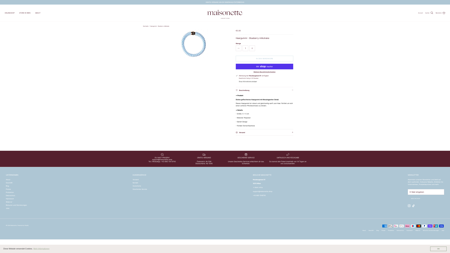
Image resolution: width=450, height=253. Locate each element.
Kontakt (135, 183)
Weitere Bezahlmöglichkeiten (264, 72)
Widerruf (9, 202)
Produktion (10, 192)
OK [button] (438, 249)
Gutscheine (137, 186)
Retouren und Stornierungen (16, 205)
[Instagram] (409, 205)
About (8, 179)
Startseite (145, 26)
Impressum (10, 199)
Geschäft (9, 183)
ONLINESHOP (10, 13)
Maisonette (13, 225)
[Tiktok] (413, 205)
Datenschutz (10, 195)
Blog (7, 186)
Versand (136, 179)
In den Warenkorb (264, 59)
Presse (8, 189)
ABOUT (37, 13)
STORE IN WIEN (24, 13)
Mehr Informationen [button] (41, 249)
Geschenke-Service (140, 189)
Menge (238, 43)
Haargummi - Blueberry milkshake (159, 26)
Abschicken (415, 198)
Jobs (7, 208)
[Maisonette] (225, 13)
